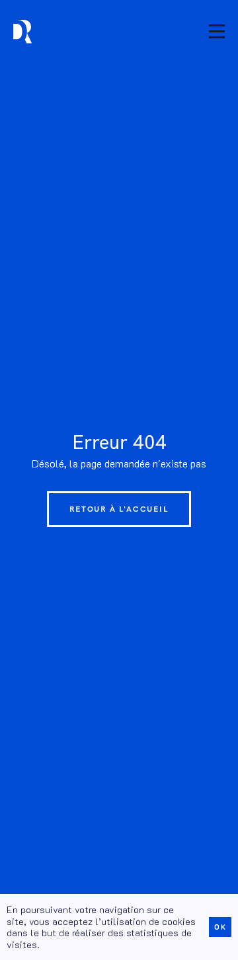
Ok (220, 927)
